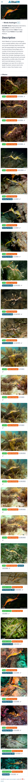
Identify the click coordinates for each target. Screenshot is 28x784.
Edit (19, 22)
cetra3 (2, 781)
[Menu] (2, 2)
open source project (11, 779)
